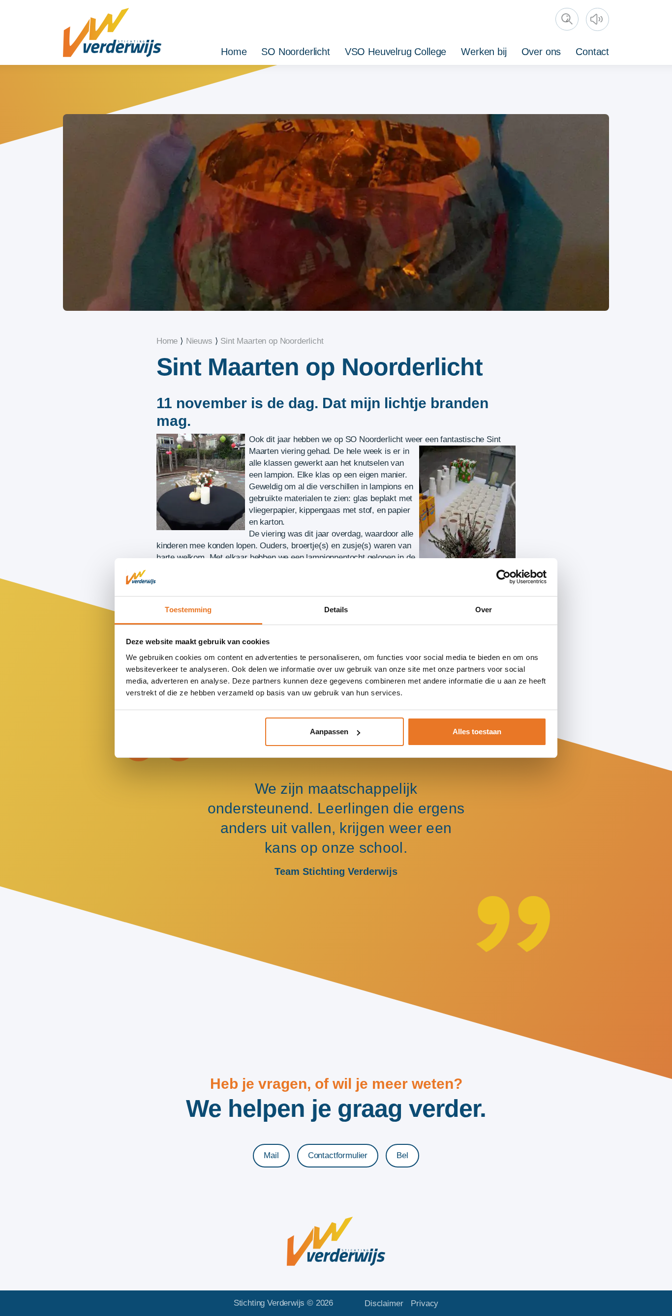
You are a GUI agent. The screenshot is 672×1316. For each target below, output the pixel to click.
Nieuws (199, 341)
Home (233, 51)
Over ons (541, 51)
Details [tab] (336, 609)
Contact (592, 51)
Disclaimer (384, 1303)
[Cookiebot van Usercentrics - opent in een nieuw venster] (503, 577)
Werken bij (483, 51)
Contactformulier (337, 1155)
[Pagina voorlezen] (598, 20)
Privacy (424, 1303)
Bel (402, 1155)
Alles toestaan (477, 731)
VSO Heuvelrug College (395, 51)
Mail (271, 1155)
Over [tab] (483, 609)
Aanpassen (329, 731)
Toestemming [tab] (188, 609)
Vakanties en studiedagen (563, 50)
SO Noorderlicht (295, 51)
